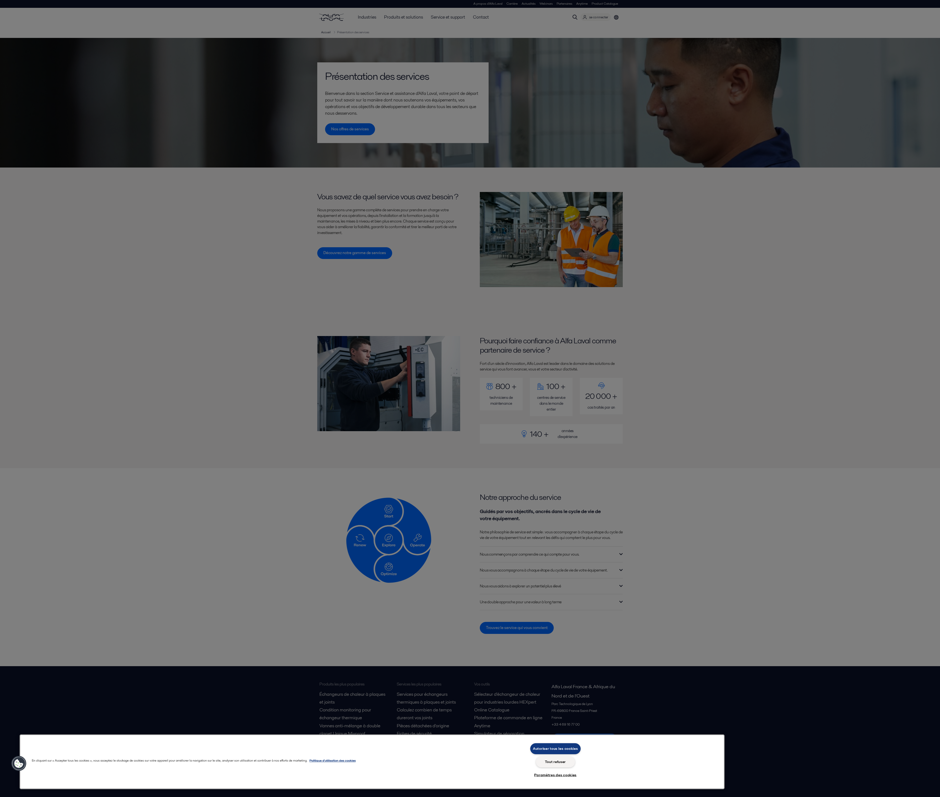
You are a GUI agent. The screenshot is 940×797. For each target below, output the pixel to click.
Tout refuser (555, 761)
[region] (372, 761)
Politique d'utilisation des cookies (332, 760)
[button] (19, 763)
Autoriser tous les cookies (555, 748)
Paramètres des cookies (555, 775)
